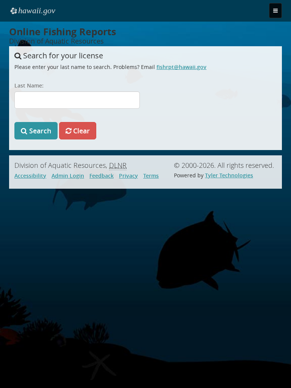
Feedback (101, 175)
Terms (151, 175)
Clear (80, 130)
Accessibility (30, 175)
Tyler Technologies (229, 175)
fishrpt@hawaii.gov (181, 66)
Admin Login (68, 175)
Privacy (128, 175)
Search (39, 130)
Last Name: (29, 85)
